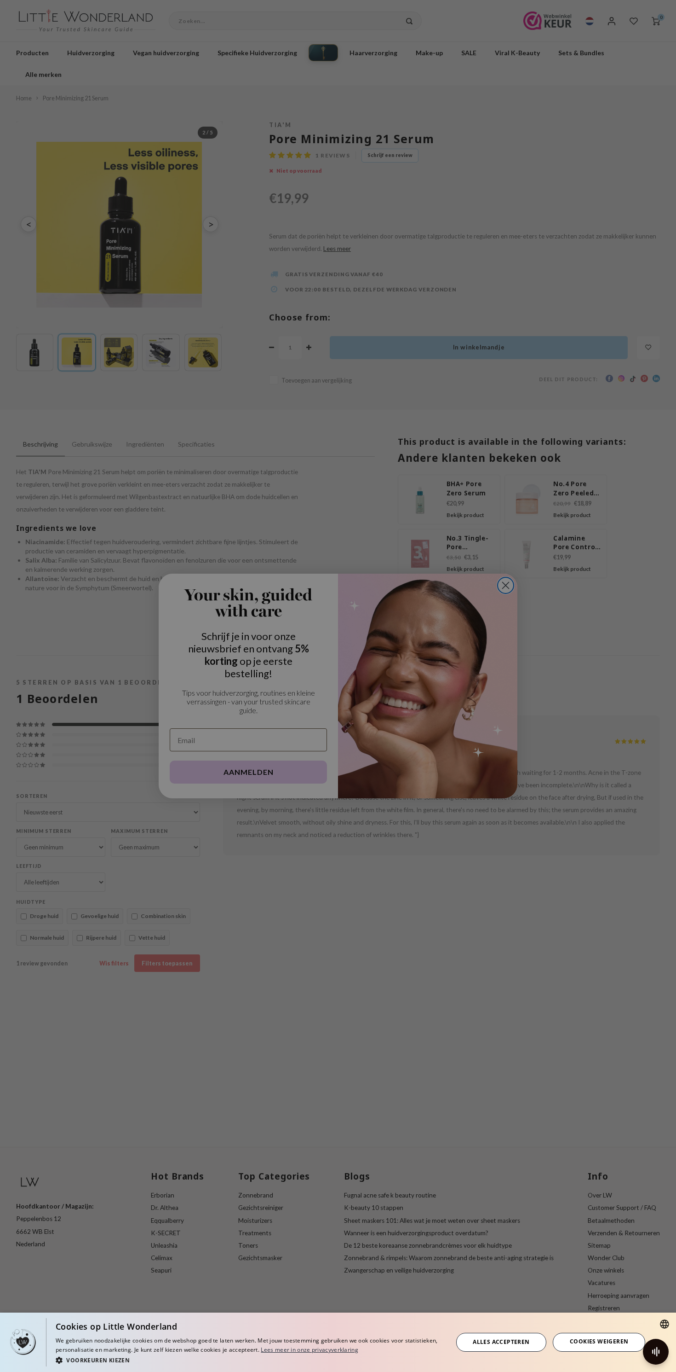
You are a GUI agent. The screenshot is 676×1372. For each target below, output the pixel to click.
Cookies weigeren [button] (599, 1341)
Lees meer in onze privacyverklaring (309, 1350)
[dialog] (338, 1342)
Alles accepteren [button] (501, 1342)
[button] (248, 1360)
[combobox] (664, 1324)
